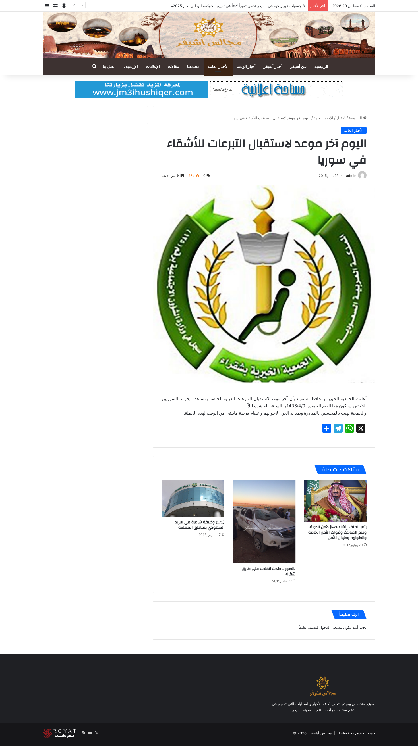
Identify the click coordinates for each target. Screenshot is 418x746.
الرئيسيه (321, 66)
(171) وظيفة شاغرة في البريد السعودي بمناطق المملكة (199, 525)
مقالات (173, 66)
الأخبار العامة (218, 66)
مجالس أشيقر (321, 733)
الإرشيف (131, 66)
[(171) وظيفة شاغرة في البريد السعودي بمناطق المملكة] (193, 498)
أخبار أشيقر (273, 66)
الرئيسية (356, 118)
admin (351, 176)
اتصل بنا (109, 66)
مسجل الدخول (330, 627)
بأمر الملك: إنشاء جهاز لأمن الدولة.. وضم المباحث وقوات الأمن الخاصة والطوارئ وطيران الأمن (337, 532)
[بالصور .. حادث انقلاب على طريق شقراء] (264, 521)
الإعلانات (153, 66)
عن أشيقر (298, 66)
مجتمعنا (193, 66)
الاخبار (341, 118)
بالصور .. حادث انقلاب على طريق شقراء (268, 571)
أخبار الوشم (246, 66)
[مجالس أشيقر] (209, 35)
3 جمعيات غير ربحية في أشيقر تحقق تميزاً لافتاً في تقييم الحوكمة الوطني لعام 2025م (238, 5)
